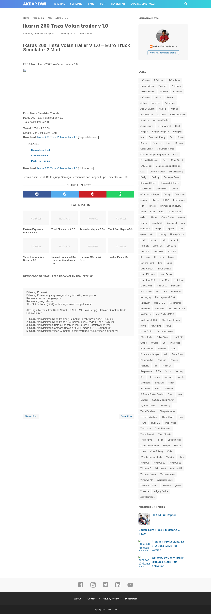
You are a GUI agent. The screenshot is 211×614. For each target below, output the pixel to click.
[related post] (36, 218)
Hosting (162, 234)
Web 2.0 (170, 457)
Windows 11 (175, 463)
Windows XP (146, 480)
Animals (174, 109)
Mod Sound (145, 314)
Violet (170, 451)
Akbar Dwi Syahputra (44, 33)
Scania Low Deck (40, 150)
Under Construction (149, 445)
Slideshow (145, 388)
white (181, 457)
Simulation (145, 383)
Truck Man (145, 428)
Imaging (154, 240)
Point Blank (177, 354)
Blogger (144, 131)
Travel (143, 423)
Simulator (159, 383)
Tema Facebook (148, 411)
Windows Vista (167, 474)
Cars (175, 154)
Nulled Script (146, 331)
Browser (144, 143)
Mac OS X (162, 285)
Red (155, 366)
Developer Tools (171, 177)
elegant (143, 200)
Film (142, 206)
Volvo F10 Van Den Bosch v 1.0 (33, 259)
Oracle (143, 343)
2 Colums (176, 86)
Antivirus (161, 114)
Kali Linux (145, 257)
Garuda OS (157, 223)
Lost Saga (178, 280)
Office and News (165, 331)
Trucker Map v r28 (118, 257)
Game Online (167, 217)
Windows (144, 463)
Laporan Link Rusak (143, 4)
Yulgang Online (161, 491)
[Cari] (186, 4)
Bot (171, 137)
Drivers (175, 188)
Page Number (146, 348)
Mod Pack (160, 308)
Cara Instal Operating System (154, 154)
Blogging (177, 131)
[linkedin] (118, 587)
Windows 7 (145, 468)
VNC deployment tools (151, 457)
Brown (180, 137)
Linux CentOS (147, 268)
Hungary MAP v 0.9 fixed (90, 259)
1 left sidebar (173, 80)
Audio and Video (161, 120)
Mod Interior (175, 303)
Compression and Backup (168, 166)
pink (165, 354)
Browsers (157, 143)
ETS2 (166, 200)
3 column (164, 91)
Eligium (155, 200)
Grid (152, 234)
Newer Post (31, 416)
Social (158, 388)
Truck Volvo (146, 440)
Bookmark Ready (157, 137)
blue (142, 137)
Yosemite (144, 491)
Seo (142, 377)
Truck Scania (164, 434)
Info (164, 240)
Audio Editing (146, 126)
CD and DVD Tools (149, 160)
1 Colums (158, 80)
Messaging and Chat (165, 297)
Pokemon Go (146, 360)
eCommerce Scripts (149, 194)
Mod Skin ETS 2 (177, 308)
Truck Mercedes (163, 428)
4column (158, 97)
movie (143, 326)
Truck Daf (155, 423)
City (165, 160)
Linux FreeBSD (147, 280)
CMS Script (145, 166)
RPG (158, 371)
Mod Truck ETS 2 (148, 320)
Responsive (146, 371)
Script (168, 371)
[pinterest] (93, 194)
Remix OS (167, 366)
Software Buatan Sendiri (152, 394)
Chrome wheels (39, 155)
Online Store (162, 337)
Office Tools (146, 337)
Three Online (168, 417)
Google (158, 228)
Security (179, 371)
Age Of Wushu (147, 109)
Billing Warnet (164, 126)
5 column (170, 97)
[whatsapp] (120, 194)
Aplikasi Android (177, 114)
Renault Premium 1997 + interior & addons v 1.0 (63, 260)
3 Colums (177, 91)
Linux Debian (164, 268)
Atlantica (144, 120)
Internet (174, 240)
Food (161, 211)
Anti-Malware (146, 114)
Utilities (177, 445)
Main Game (145, 291)
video (143, 451)
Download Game (148, 183)
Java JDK (158, 246)
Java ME (144, 251)
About (77, 598)
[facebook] (37, 194)
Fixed (143, 211)
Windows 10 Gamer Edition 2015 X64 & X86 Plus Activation (168, 561)
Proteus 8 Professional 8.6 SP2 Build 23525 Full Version (168, 545)
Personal (162, 348)
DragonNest (161, 188)
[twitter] (65, 194)
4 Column (145, 97)
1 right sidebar (147, 86)
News (168, 326)
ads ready (155, 103)
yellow (178, 485)
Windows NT (176, 468)
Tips (181, 417)
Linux (169, 263)
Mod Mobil (145, 308)
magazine (176, 285)
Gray (181, 228)
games (181, 217)
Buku (168, 143)
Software (76, 4)
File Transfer (179, 200)
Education (179, 194)
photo (173, 348)
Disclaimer (131, 598)
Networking (156, 326)
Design (143, 177)
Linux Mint (164, 280)
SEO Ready (154, 377)
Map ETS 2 (161, 291)
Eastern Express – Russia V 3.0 (33, 231)
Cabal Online (146, 149)
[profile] (163, 42)
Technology (164, 405)
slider (171, 383)
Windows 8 (160, 468)
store (180, 394)
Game (91, 4)
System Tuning (147, 405)
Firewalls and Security (170, 206)
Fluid (152, 211)
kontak (171, 257)
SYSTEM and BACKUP (163, 400)
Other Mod (175, 343)
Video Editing (156, 451)
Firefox (152, 206)
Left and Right (147, 263)
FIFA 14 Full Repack (164, 515)
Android (162, 109)
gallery (143, 217)
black (177, 126)
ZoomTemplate (147, 497)
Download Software (170, 183)
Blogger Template (160, 131)
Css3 (142, 171)
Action (143, 103)
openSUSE (178, 337)
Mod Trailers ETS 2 (165, 314)
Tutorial (59, 4)
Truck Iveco (170, 423)
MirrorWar (145, 303)
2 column (162, 86)
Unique (166, 445)
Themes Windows (148, 417)
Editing (167, 194)
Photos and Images (149, 354)
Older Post (126, 416)
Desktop (155, 177)
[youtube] (130, 587)
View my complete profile (163, 52)
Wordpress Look (165, 480)
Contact (92, 598)
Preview (174, 360)
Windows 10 (159, 463)
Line (160, 263)
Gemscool (172, 223)
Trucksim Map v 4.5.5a (92, 229)
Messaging (145, 297)
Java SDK (158, 251)
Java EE (144, 246)
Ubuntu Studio (174, 440)
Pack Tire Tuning (40, 161)
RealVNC (144, 366)
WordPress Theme (149, 485)
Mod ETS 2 (159, 303)
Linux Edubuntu (147, 274)
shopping (169, 377)
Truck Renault (147, 434)
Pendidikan (118, 4)
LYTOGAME (146, 285)
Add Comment (85, 33)
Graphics (170, 228)
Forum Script (174, 211)
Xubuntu (167, 485)
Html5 (143, 240)
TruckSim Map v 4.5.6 (63, 229)
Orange (154, 343)
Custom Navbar (157, 171)
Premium (161, 360)
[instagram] (93, 587)
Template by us (167, 411)
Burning (179, 143)
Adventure (170, 103)
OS (101, 4)
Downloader (145, 188)
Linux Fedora (166, 274)
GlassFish (145, 228)
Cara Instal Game (165, 149)
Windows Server (148, 474)
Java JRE (171, 246)
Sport (170, 394)
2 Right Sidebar (147, 91)
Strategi (144, 400)
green (143, 234)
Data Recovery (176, 171)
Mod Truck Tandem (171, 320)
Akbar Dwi (34, 4)
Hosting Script (177, 234)
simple (181, 377)
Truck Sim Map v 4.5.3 (120, 229)
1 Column (145, 80)
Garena (143, 223)
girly (183, 223)
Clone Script (177, 160)
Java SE (172, 251)
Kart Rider (159, 257)
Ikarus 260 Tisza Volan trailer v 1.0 (57, 137)
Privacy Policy (111, 598)
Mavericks (176, 291)
